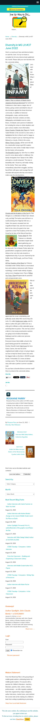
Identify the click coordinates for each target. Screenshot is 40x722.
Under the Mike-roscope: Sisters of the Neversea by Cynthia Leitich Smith (16, 452)
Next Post (19, 447)
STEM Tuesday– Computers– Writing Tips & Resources (20, 576)
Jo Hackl (19, 616)
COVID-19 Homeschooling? (20, 6)
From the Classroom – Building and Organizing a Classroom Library (18, 557)
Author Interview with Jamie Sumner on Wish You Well (19, 505)
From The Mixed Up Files (20, 20)
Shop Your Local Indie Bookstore (15, 703)
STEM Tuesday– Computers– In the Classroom (18, 593)
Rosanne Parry (15, 398)
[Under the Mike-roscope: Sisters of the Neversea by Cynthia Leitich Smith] (30, 457)
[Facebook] (28, 10)
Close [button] (27, 719)
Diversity (14, 36)
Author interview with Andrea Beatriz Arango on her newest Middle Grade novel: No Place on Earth (19, 516)
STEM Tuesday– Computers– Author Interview (18, 548)
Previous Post (22, 432)
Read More (20, 719)
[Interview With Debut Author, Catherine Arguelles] (9, 444)
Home (7, 36)
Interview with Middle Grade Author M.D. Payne (19, 567)
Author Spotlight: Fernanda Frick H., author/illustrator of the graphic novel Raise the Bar (19, 528)
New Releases (15, 425)
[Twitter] (26, 10)
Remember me (17, 650)
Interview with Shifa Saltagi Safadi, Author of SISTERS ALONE (19, 538)
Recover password (13, 655)
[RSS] (32, 10)
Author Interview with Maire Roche (18, 584)
